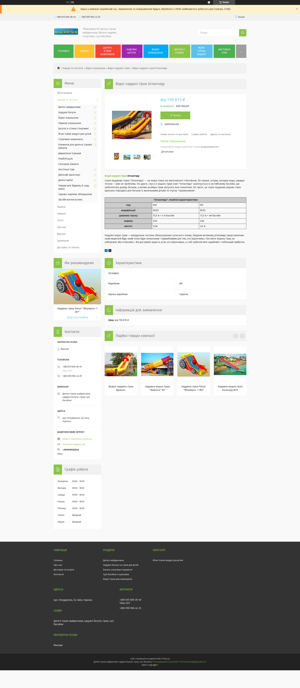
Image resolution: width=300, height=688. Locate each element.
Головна (63, 51)
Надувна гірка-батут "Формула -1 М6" (193, 388)
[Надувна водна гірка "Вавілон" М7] (157, 364)
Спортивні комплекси (70, 139)
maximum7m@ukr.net (73, 444)
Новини (61, 214)
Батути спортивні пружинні (117, 570)
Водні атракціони (155, 51)
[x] (110, 251)
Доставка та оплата (68, 247)
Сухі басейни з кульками (116, 574)
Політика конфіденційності (193, 662)
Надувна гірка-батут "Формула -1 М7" (77, 310)
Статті (60, 220)
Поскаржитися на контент (166, 662)
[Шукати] (242, 32)
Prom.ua (166, 659)
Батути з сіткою (179, 51)
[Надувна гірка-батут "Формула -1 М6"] (193, 364)
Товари (84, 51)
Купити (177, 115)
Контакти (59, 574)
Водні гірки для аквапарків (117, 579)
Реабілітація (65, 159)
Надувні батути (131, 51)
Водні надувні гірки (119, 68)
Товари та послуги (72, 68)
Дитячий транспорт (69, 175)
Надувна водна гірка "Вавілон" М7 (157, 388)
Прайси (61, 207)
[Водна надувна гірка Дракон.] (121, 364)
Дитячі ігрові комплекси (108, 51)
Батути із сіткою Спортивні (73, 128)
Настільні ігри (224, 51)
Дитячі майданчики (69, 107)
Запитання (63, 241)
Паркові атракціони (69, 123)
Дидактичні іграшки (69, 153)
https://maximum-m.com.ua (77, 439)
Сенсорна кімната (68, 164)
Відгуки (61, 234)
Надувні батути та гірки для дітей (120, 565)
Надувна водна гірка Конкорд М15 (230, 388)
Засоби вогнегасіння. (70, 200)
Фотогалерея (64, 93)
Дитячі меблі (65, 180)
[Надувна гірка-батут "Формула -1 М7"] (77, 286)
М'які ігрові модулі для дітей (74, 134)
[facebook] (106, 251)
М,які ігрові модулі (201, 51)
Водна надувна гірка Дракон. (121, 388)
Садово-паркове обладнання (75, 194)
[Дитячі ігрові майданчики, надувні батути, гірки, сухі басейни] (66, 37)
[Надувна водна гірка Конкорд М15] (230, 364)
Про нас (61, 227)
